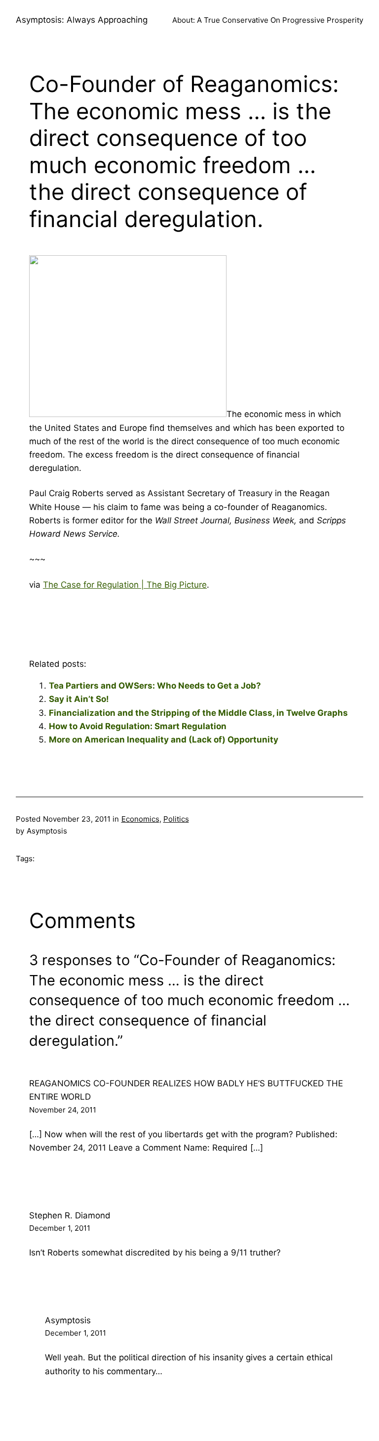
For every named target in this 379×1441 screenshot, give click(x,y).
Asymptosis (68, 1320)
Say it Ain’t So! (79, 699)
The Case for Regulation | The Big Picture (125, 585)
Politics (176, 819)
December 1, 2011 (59, 1228)
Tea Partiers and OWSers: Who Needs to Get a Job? (155, 686)
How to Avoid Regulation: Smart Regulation (138, 726)
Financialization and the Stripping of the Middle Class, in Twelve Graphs (198, 713)
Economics (140, 819)
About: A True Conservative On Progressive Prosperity (267, 20)
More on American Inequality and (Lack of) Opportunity (163, 739)
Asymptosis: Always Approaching (82, 20)
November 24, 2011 (62, 1110)
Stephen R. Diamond (70, 1215)
